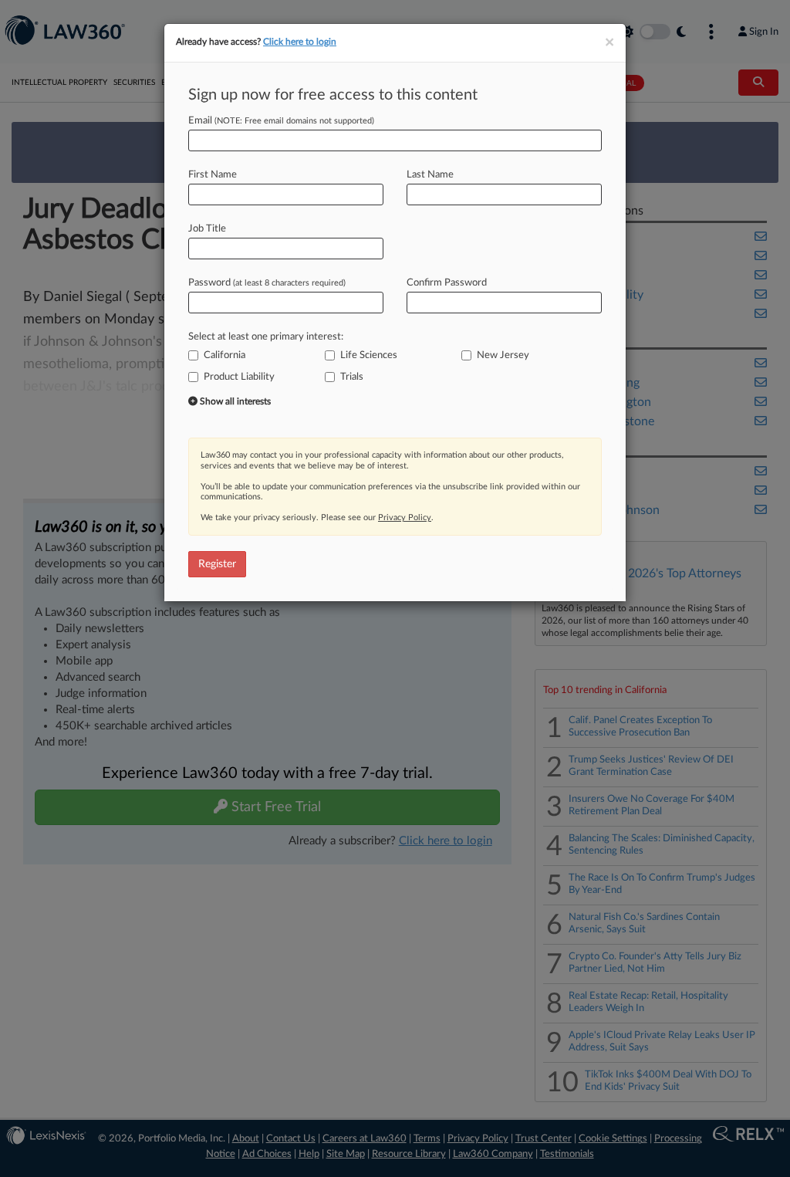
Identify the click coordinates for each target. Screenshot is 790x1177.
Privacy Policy (404, 517)
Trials (351, 377)
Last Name (430, 175)
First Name (212, 175)
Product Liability (239, 377)
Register (217, 564)
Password (267, 283)
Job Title (207, 229)
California (224, 355)
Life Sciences (368, 355)
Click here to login (299, 41)
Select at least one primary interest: (265, 337)
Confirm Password (447, 283)
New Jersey (503, 355)
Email (281, 121)
